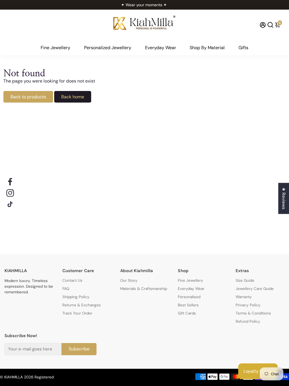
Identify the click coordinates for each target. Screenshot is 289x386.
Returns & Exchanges (81, 305)
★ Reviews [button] (284, 198)
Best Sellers (188, 305)
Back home (72, 97)
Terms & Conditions (253, 313)
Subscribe (79, 349)
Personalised (189, 296)
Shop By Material (207, 48)
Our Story (128, 280)
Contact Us (72, 280)
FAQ (65, 288)
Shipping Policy (75, 296)
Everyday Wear (160, 48)
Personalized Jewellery (107, 48)
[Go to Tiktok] (10, 204)
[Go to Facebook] (10, 181)
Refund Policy (248, 321)
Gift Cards (187, 313)
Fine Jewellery (55, 48)
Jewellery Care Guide (255, 288)
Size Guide (245, 280)
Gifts (243, 48)
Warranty (244, 296)
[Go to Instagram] (10, 193)
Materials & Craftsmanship (143, 288)
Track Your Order (77, 313)
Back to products (28, 97)
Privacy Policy (248, 305)
